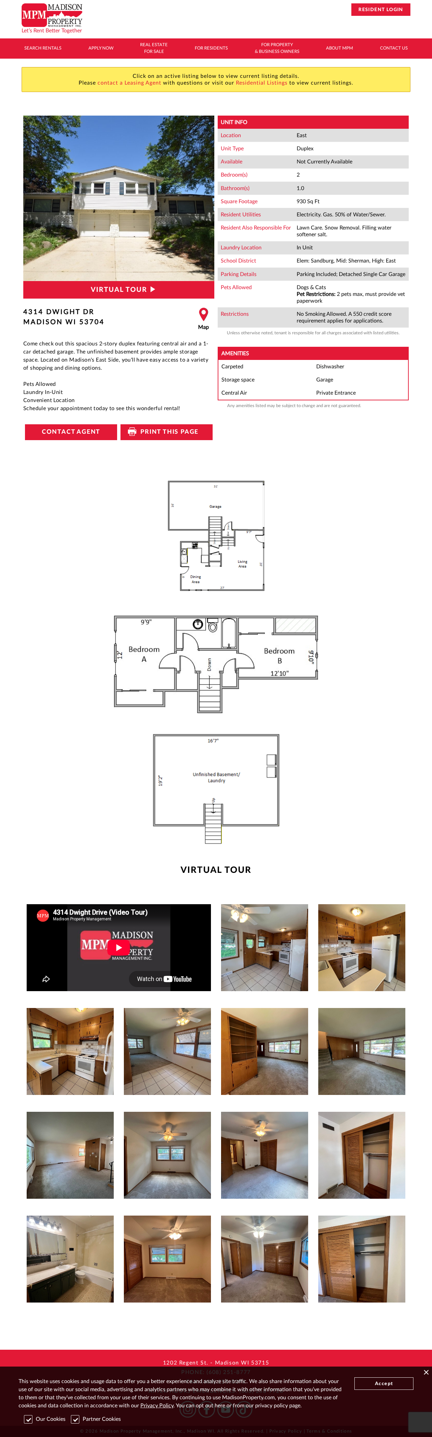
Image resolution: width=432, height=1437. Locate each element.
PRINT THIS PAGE (166, 432)
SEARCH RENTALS (42, 48)
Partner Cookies (102, 1419)
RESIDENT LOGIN (380, 9)
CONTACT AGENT (71, 432)
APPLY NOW (100, 48)
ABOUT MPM (339, 48)
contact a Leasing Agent (129, 83)
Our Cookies (50, 1419)
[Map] (203, 319)
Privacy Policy (156, 1405)
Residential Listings (262, 83)
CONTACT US (394, 48)
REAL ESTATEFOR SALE (154, 48)
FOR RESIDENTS (211, 48)
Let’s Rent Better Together (52, 30)
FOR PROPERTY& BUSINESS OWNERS (277, 48)
